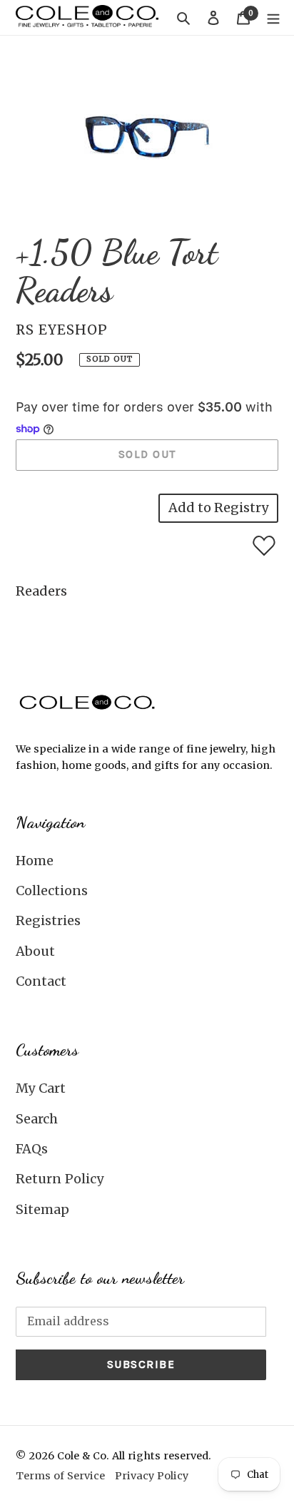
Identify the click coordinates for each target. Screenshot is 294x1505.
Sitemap (42, 1209)
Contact (41, 981)
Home (35, 860)
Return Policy (59, 1178)
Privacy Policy (151, 1475)
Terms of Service (60, 1475)
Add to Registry (218, 507)
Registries (48, 920)
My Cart (41, 1088)
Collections (52, 890)
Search (37, 1119)
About (35, 951)
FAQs (32, 1149)
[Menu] (273, 17)
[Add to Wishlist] (264, 545)
